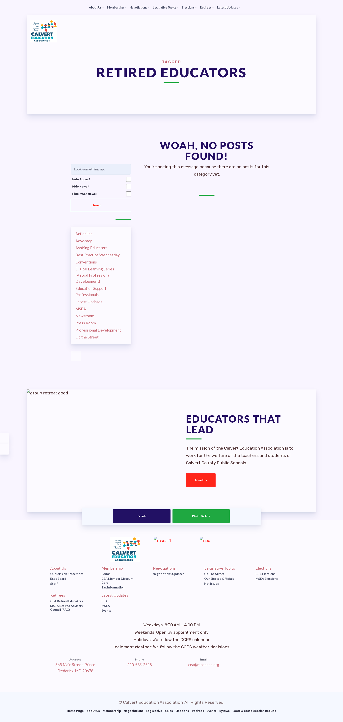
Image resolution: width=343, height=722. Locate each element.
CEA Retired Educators (66, 601)
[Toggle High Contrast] (4, 438)
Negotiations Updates (168, 574)
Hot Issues (211, 583)
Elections (263, 568)
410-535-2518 (139, 664)
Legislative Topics (219, 568)
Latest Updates (88, 301)
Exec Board (58, 579)
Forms (105, 574)
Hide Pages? (81, 179)
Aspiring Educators (91, 248)
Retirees (57, 595)
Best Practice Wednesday (97, 255)
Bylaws (224, 711)
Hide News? (80, 186)
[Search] (251, 7)
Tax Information (112, 587)
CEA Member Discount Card (117, 580)
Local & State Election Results (254, 711)
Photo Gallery (201, 516)
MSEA (80, 309)
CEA (104, 601)
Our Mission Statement (67, 574)
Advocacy (83, 240)
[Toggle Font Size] (4, 449)
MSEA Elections (266, 579)
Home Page (75, 711)
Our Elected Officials (219, 579)
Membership (112, 568)
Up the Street (87, 337)
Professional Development (98, 330)
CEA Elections (265, 574)
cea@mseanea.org (203, 664)
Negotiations (164, 568)
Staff (54, 583)
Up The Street (214, 574)
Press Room (85, 323)
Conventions (86, 262)
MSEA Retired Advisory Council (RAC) (66, 607)
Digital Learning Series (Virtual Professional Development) (94, 275)
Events (142, 516)
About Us (201, 480)
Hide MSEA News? (84, 194)
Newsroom (84, 315)
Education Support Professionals (90, 291)
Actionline (84, 233)
